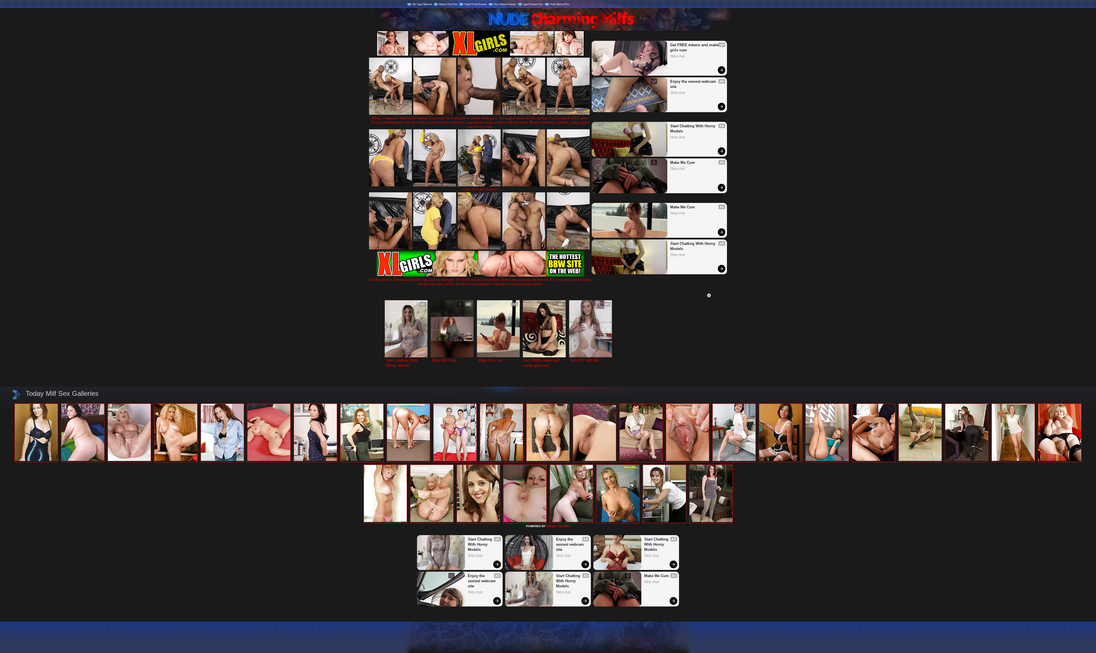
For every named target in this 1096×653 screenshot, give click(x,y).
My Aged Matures (422, 4)
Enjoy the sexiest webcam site (693, 84)
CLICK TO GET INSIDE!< (480, 190)
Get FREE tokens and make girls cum (695, 47)
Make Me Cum (682, 162)
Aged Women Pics (533, 4)
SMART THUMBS (558, 526)
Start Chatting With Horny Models (693, 128)
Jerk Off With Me (585, 360)
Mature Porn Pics (448, 4)
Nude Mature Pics (559, 4)
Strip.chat (677, 56)
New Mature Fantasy (505, 4)
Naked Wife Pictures (475, 4)
